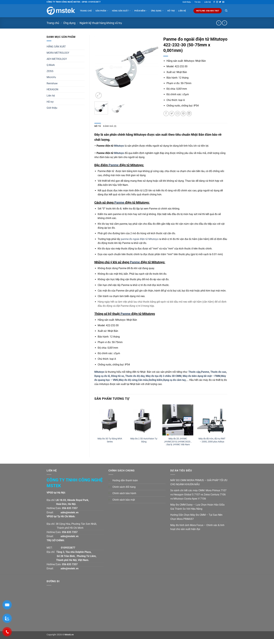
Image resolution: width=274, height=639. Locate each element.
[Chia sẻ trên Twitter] (171, 113)
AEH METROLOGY (57, 58)
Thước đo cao (218, 371)
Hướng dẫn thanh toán (125, 480)
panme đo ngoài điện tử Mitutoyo (139, 239)
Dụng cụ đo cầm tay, (174, 379)
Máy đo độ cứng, (128, 379)
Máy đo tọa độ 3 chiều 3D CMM (163, 375)
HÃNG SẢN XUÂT (56, 46)
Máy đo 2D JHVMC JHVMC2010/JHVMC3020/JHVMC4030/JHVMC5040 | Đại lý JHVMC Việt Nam (178, 441)
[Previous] (99, 67)
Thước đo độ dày (134, 375)
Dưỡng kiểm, (156, 379)
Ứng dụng (156, 11)
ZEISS (50, 71)
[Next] (153, 67)
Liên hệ (207, 2)
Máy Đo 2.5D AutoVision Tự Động (143, 440)
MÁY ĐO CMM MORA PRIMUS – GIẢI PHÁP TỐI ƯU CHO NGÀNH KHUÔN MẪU (198, 482)
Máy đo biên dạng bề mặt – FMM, (202, 375)
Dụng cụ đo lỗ (102, 375)
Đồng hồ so (117, 375)
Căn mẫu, (143, 379)
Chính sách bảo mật (123, 499)
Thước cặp (194, 371)
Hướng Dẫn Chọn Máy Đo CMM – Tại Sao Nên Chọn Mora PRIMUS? (196, 516)
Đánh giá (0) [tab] (109, 126)
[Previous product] (224, 22)
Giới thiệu (187, 2)
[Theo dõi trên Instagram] (217, 2)
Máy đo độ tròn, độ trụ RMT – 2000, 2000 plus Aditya (212, 440)
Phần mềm (139, 11)
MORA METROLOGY (58, 52)
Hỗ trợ (171, 11)
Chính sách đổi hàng (124, 486)
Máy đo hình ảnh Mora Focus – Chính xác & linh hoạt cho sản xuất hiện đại (197, 527)
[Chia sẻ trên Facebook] (166, 113)
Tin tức (197, 2)
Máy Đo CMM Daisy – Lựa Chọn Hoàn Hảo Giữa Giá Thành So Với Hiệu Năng (197, 506)
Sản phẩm (100, 11)
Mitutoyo (118, 145)
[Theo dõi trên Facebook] (214, 2)
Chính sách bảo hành (124, 493)
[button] (98, 95)
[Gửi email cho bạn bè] (177, 113)
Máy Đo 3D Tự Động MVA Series (110, 440)
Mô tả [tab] (97, 126)
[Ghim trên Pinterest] (183, 113)
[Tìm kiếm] (226, 11)
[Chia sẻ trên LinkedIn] (189, 113)
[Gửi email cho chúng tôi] (223, 2)
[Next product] (218, 22)
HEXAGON (52, 89)
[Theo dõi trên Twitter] (220, 2)
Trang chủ (86, 11)
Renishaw (52, 83)
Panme (114, 165)
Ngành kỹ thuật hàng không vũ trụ (101, 23)
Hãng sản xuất (120, 11)
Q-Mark (51, 64)
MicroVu (51, 77)
